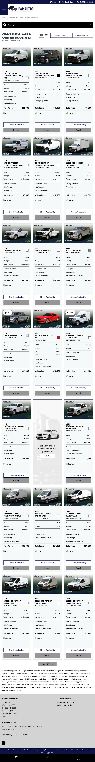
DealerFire (48, 750)
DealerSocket (64, 750)
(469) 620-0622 (13, 734)
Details (16, 130)
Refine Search (61, 35)
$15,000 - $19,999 (9, 711)
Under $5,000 (7, 702)
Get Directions (8, 729)
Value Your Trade (64, 705)
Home (4, 18)
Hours (24, 734)
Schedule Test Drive (65, 702)
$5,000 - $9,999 (8, 705)
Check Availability (16, 124)
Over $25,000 (7, 716)
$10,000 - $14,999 (9, 708)
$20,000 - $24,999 (9, 713)
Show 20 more (47, 664)
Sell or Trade (47, 456)
